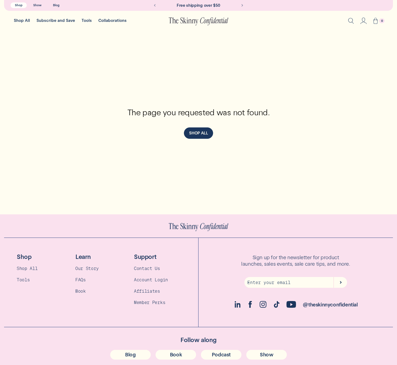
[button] (375, 21)
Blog (56, 5)
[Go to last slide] (155, 5)
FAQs (80, 279)
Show (37, 5)
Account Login (151, 279)
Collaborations (112, 20)
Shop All (22, 20)
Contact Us (147, 268)
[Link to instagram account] (263, 306)
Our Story (87, 268)
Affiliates (147, 291)
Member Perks (149, 302)
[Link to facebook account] (250, 306)
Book (80, 291)
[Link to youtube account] (291, 306)
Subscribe (340, 282)
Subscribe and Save (55, 20)
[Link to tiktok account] (277, 306)
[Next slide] (242, 5)
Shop (18, 5)
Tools (87, 20)
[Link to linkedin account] (237, 306)
